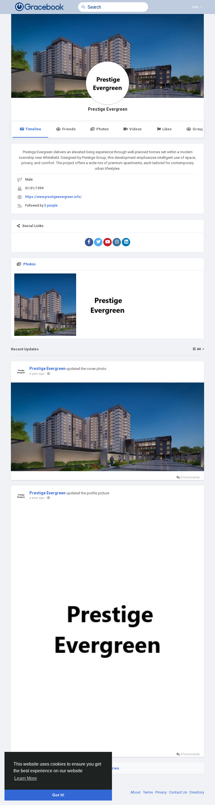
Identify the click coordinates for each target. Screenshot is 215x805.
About (135, 792)
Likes (167, 129)
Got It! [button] (58, 795)
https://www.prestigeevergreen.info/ (53, 197)
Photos (102, 129)
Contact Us (178, 792)
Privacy (161, 792)
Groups (199, 129)
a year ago (37, 374)
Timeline (33, 129)
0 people (51, 205)
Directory (197, 792)
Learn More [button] (25, 778)
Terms (148, 792)
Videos (135, 129)
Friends (69, 129)
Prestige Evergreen (107, 109)
